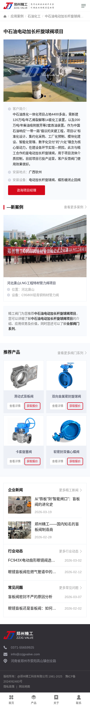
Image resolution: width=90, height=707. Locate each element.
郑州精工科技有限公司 (34, 676)
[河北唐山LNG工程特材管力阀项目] (45, 245)
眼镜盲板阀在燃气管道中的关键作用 (37, 572)
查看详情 (15, 406)
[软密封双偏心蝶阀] (66, 430)
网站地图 (24, 686)
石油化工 (34, 16)
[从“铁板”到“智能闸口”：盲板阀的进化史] (19, 505)
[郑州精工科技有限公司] (28, 6)
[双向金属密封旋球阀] (66, 375)
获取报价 (32, 406)
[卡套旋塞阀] (24, 430)
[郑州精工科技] (18, 635)
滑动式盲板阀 (23, 396)
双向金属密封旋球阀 (66, 396)
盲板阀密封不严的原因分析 (30, 597)
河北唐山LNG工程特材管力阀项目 (31, 283)
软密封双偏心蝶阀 (66, 452)
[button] (9, 70)
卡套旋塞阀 (24, 452)
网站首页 (4, 17)
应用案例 (17, 16)
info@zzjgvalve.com (25, 654)
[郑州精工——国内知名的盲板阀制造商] (19, 530)
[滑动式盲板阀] (24, 375)
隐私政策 (9, 686)
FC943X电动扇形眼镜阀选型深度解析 (39, 560)
